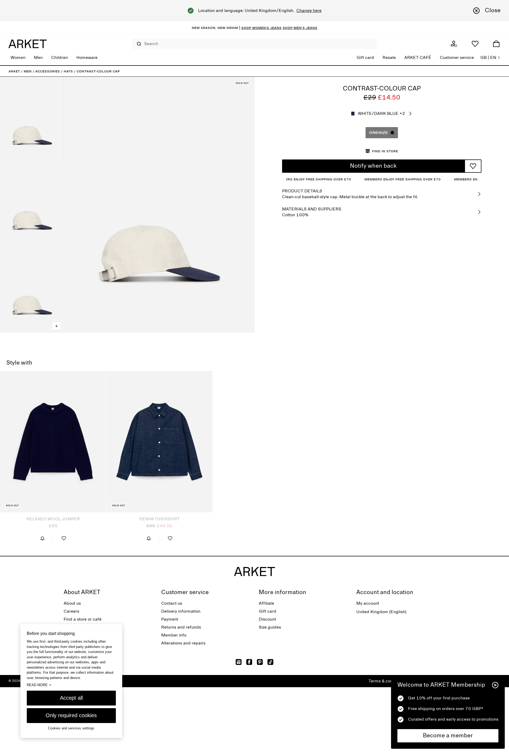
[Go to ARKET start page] (27, 43)
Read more (39, 685)
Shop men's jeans (300, 27)
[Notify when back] (42, 538)
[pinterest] (260, 662)
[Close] (495, 685)
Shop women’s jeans (261, 27)
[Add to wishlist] (473, 166)
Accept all (71, 698)
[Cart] (496, 44)
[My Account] (454, 44)
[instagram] (238, 662)
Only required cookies (71, 715)
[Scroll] (56, 326)
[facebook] (249, 662)
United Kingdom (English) (381, 612)
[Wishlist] (475, 44)
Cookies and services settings (71, 728)
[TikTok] (270, 662)
